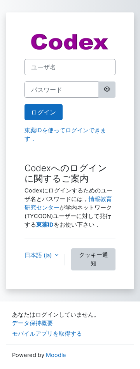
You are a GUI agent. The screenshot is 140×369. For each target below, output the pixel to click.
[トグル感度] (107, 89)
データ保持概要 (32, 323)
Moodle (56, 355)
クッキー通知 (93, 259)
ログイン (43, 112)
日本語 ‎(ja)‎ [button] (38, 255)
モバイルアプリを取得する (47, 333)
